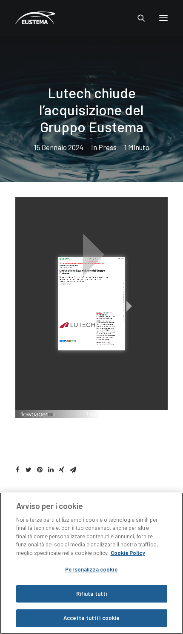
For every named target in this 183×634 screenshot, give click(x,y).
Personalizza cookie (91, 569)
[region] (91, 563)
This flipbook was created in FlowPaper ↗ (124, 413)
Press (107, 147)
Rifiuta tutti (91, 593)
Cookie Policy (128, 552)
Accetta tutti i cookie (91, 617)
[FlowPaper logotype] (37, 415)
